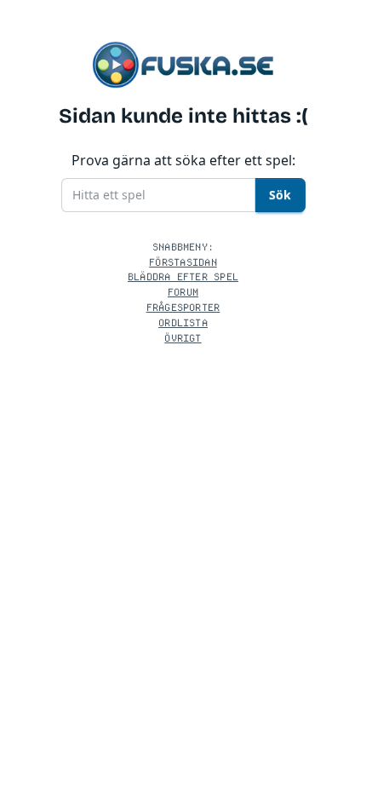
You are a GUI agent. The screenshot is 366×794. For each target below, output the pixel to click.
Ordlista (183, 322)
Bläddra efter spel (183, 276)
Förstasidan (183, 262)
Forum (183, 291)
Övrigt (182, 337)
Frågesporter (183, 307)
